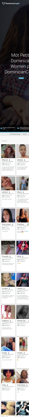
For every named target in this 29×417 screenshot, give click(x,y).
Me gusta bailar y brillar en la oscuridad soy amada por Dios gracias (8, 296)
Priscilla (5, 256)
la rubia (5, 288)
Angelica (5, 321)
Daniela (20, 160)
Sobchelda (21, 385)
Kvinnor (25, 134)
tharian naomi (22, 321)
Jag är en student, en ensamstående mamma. (7, 328)
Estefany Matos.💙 (21, 224)
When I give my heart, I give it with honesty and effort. (8, 264)
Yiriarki (19, 353)
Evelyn (4, 353)
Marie (19, 192)
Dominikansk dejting (15, 134)
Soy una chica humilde (7, 359)
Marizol (5, 160)
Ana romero (6, 224)
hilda (4, 385)
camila (19, 288)
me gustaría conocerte (7, 199)
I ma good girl (5, 231)
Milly (19, 256)
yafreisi (5, 192)
